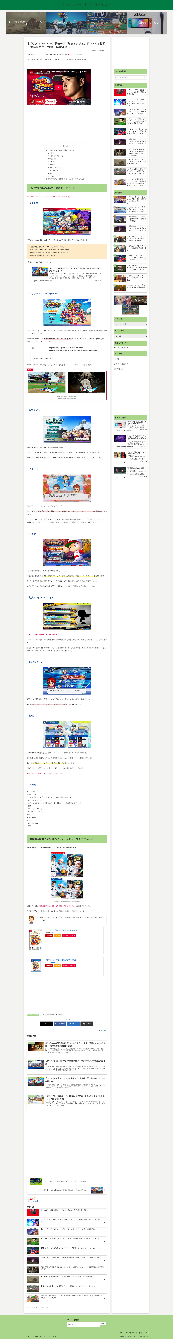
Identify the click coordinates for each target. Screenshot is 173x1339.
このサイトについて (121, 364)
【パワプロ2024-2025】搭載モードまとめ (61, 150)
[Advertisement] (67, 127)
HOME (116, 359)
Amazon (57, 935)
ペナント (52, 161)
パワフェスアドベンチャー (57, 156)
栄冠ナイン (52, 159)
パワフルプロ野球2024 (48, 1015)
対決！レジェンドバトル (57, 167)
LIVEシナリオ (53, 170)
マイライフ (52, 164)
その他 (51, 176)
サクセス (52, 153)
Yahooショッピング (69, 935)
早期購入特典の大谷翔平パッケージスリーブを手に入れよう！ (67, 179)
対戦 (50, 173)
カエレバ (53, 932)
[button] (86, 1024)
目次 (64, 146)
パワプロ (60, 1015)
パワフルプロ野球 (33, 1015)
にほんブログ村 (32, 1201)
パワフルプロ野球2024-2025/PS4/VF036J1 (60, 960)
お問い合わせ (119, 369)
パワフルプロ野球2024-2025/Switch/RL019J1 (61, 930)
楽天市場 (49, 935)
